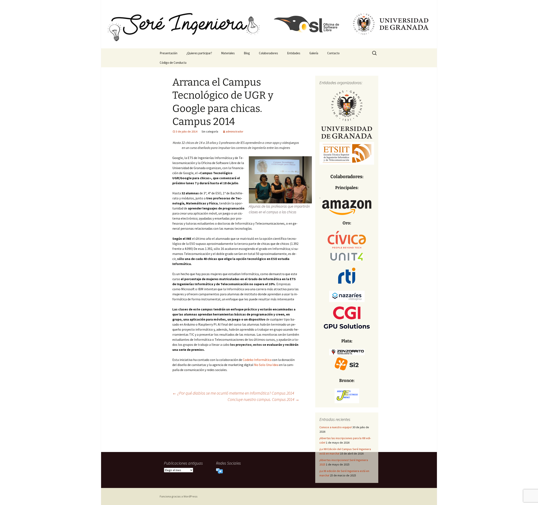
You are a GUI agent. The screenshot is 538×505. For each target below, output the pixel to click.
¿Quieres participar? (199, 53)
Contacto (333, 53)
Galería (313, 53)
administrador (234, 131)
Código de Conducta (173, 63)
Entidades (293, 53)
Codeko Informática (257, 360)
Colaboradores (268, 53)
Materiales (228, 53)
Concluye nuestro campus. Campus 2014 (263, 399)
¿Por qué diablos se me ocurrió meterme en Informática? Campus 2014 (233, 393)
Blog (247, 53)
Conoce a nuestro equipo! (335, 427)
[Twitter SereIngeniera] (219, 471)
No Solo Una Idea (266, 365)
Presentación (168, 53)
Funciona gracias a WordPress (179, 496)
